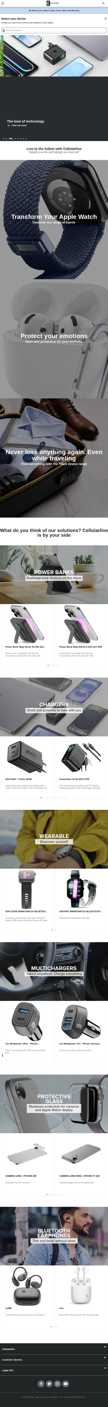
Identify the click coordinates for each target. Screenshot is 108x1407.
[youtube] (65, 1383)
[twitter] (49, 1383)
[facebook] (41, 1383)
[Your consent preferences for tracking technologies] (2, 1055)
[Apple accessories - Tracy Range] (54, 458)
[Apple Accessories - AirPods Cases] (54, 338)
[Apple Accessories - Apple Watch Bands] (54, 219)
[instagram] (57, 1383)
